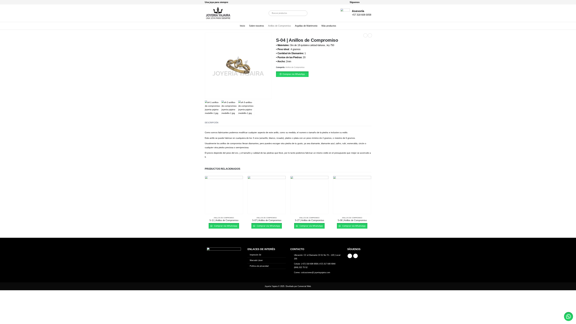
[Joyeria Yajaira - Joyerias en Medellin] (218, 13)
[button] (323, 74)
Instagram (355, 256)
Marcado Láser (256, 260)
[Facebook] (364, 2)
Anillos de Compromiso (279, 25)
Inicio (242, 25)
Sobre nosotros (256, 25)
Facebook (350, 256)
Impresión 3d (255, 255)
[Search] (303, 13)
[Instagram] (369, 2)
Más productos (328, 25)
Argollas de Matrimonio (306, 25)
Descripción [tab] (211, 123)
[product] (224, 195)
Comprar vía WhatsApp (294, 74)
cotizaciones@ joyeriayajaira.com (315, 272)
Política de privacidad (259, 266)
